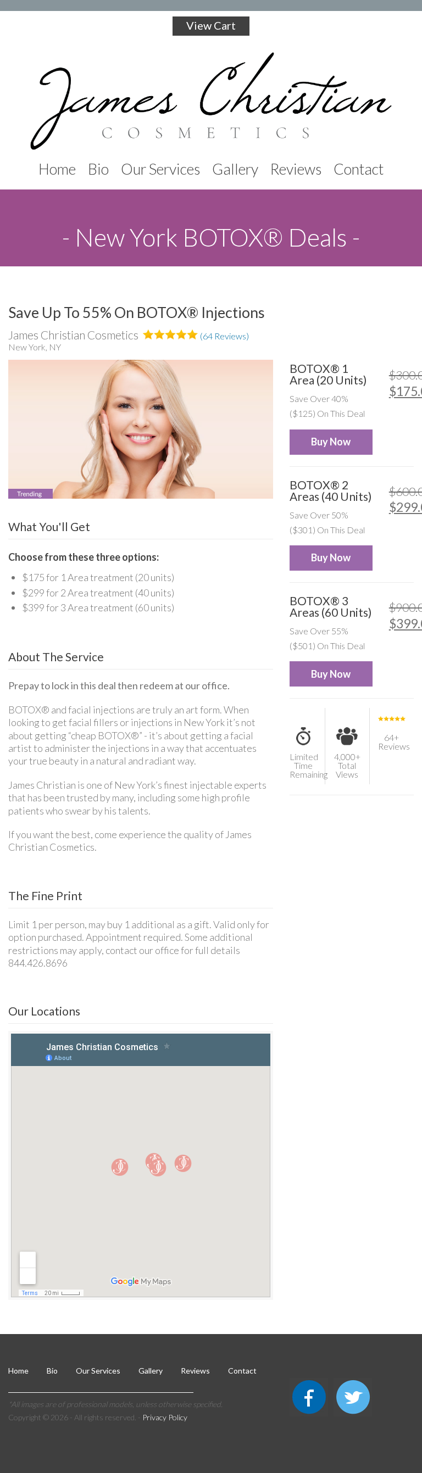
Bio (52, 1370)
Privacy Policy (164, 1417)
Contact (242, 1370)
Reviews (195, 1370)
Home (18, 1370)
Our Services (98, 1370)
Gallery (150, 1370)
